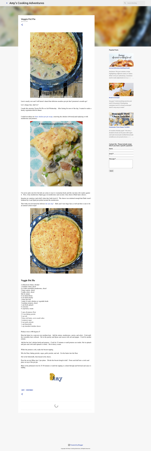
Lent (23, 390)
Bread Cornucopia (114, 97)
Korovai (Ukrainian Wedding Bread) (119, 68)
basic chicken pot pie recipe (44, 116)
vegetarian (29, 390)
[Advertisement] (56, 427)
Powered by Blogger (76, 445)
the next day (49, 203)
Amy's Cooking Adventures (26, 3)
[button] (22, 25)
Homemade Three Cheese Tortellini (119, 127)
